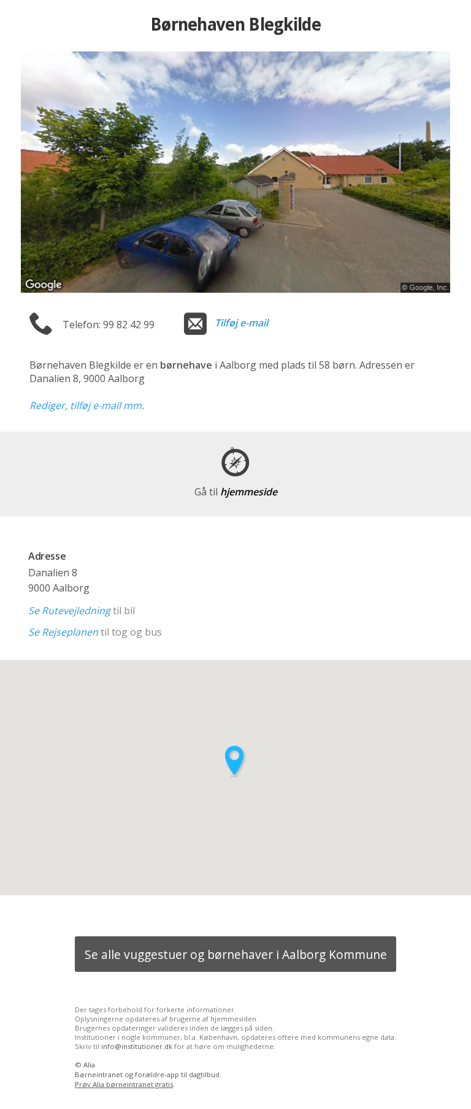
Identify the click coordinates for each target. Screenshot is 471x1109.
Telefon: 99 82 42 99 (109, 324)
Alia (89, 1064)
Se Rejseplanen (63, 632)
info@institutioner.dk (136, 1046)
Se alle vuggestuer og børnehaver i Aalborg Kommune (236, 954)
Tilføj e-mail (241, 322)
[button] (235, 761)
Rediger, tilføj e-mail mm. (86, 405)
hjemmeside (235, 491)
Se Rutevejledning (69, 610)
